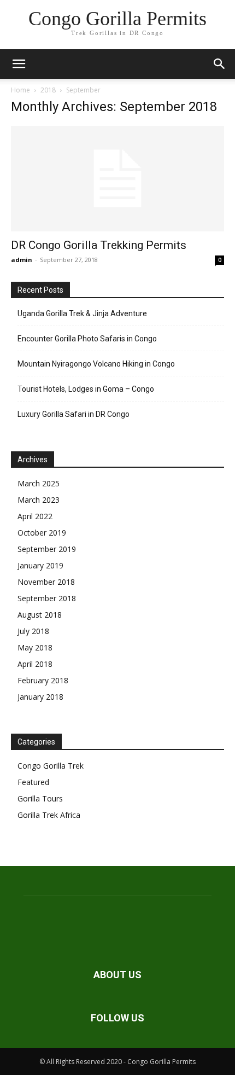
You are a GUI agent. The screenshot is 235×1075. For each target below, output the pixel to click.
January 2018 (40, 697)
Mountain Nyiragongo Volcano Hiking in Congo (96, 363)
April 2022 (34, 516)
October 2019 (41, 532)
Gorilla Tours (40, 798)
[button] (18, 64)
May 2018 (34, 647)
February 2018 (42, 680)
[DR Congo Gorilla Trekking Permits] (117, 178)
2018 (48, 90)
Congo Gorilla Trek (50, 765)
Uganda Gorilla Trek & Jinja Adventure (82, 313)
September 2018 (46, 598)
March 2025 (38, 483)
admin (21, 259)
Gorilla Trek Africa (48, 815)
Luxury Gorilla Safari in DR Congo (73, 414)
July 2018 (33, 631)
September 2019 (46, 549)
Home (20, 90)
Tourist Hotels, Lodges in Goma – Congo (85, 389)
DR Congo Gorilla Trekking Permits (98, 245)
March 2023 (38, 500)
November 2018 (46, 582)
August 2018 (39, 614)
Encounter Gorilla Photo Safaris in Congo (87, 338)
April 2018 (34, 664)
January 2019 (40, 565)
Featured (33, 782)
